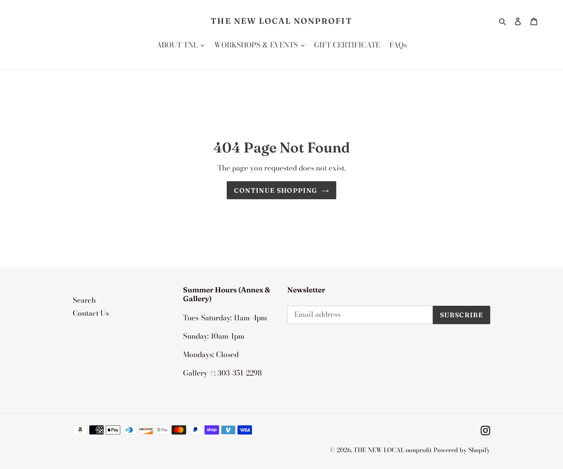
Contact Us (91, 313)
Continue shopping (275, 190)
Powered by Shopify (462, 449)
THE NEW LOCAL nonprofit (281, 21)
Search (84, 300)
